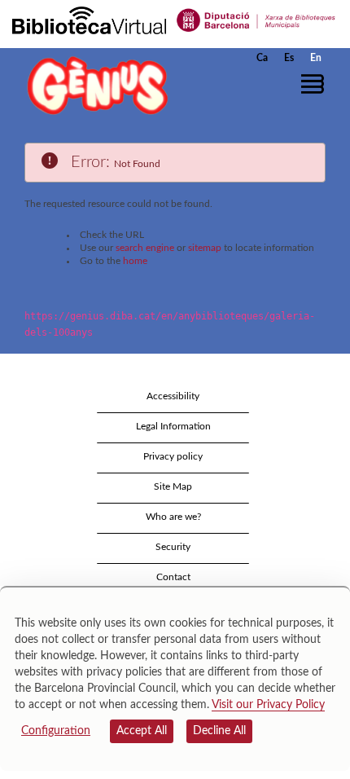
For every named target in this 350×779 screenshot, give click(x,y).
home (135, 261)
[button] (315, 84)
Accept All (141, 731)
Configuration (55, 731)
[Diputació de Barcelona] (256, 20)
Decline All (219, 731)
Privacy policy (173, 456)
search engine (145, 248)
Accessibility (173, 396)
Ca (262, 58)
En (316, 58)
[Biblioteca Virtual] (89, 20)
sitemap (204, 248)
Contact (173, 577)
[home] (93, 85)
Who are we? (173, 517)
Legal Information (173, 426)
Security (172, 547)
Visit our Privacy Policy (268, 705)
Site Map (173, 486)
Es (289, 58)
